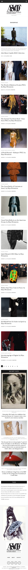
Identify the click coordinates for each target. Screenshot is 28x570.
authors (5, 488)
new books (12, 493)
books (8, 488)
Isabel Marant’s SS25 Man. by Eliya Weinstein (12, 255)
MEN (10, 492)
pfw (15, 495)
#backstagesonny (4, 486)
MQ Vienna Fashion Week (5, 493)
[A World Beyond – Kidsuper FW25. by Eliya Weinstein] (14, 138)
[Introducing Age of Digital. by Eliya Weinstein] (14, 341)
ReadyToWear (6, 497)
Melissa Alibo (7, 492)
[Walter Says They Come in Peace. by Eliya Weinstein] (14, 273)
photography (23, 495)
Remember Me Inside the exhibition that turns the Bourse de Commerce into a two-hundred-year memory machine (14, 416)
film (20, 488)
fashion (10, 488)
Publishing (14, 412)
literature (2, 492)
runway (6, 82)
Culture (17, 48)
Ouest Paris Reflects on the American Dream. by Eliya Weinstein (13, 221)
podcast (2, 497)
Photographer (18, 495)
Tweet (16, 439)
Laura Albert (24, 490)
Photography (7, 50)
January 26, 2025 (4, 191)
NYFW (23, 493)
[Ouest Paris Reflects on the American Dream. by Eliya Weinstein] (14, 206)
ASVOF (2, 488)
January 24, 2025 (4, 259)
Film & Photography (11, 49)
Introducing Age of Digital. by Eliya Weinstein (12, 356)
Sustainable (16, 50)
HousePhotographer (9, 490)
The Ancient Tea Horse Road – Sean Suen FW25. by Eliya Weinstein (13, 120)
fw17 (22, 488)
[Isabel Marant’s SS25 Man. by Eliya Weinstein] (14, 239)
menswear (13, 492)
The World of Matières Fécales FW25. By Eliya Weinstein (13, 86)
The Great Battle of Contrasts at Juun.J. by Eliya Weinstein (11, 187)
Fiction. (18, 488)
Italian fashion (19, 490)
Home (8, 557)
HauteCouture (3, 490)
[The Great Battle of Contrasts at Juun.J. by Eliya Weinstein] (14, 172)
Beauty (3, 468)
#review (13, 486)
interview (15, 490)
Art (24, 486)
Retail (12, 50)
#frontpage (10, 486)
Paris (25, 493)
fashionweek (14, 488)
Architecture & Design (6, 48)
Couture (13, 48)
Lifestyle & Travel (16, 438)
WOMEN (2, 499)
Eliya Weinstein (11, 90)
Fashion (21, 48)
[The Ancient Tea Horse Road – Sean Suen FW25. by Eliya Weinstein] (14, 104)
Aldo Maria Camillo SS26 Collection (12, 53)
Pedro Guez (9, 56)
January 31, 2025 (4, 123)
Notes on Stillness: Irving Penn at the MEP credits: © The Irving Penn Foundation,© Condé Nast (14, 473)
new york (20, 493)
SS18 (21, 497)
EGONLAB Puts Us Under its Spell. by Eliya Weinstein (13, 322)
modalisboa (18, 492)
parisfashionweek (4, 495)
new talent (16, 493)
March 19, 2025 (4, 90)
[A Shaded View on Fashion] (14, 9)
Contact (19, 557)
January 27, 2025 (4, 157)
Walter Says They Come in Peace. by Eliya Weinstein (13, 289)
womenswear (7, 499)
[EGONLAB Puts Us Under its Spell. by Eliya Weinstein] (14, 307)
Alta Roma (17, 486)
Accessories (6, 437)
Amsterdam (21, 486)
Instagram (18, 49)
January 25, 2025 (4, 225)
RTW (13, 497)
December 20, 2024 (5, 360)
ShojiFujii (18, 497)
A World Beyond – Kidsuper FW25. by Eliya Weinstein (13, 153)
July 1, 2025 (3, 56)
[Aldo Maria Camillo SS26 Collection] (14, 36)
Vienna (23, 497)
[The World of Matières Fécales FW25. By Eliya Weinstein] (14, 70)
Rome (11, 497)
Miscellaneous (8, 150)
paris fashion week (10, 495)
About (13, 557)
